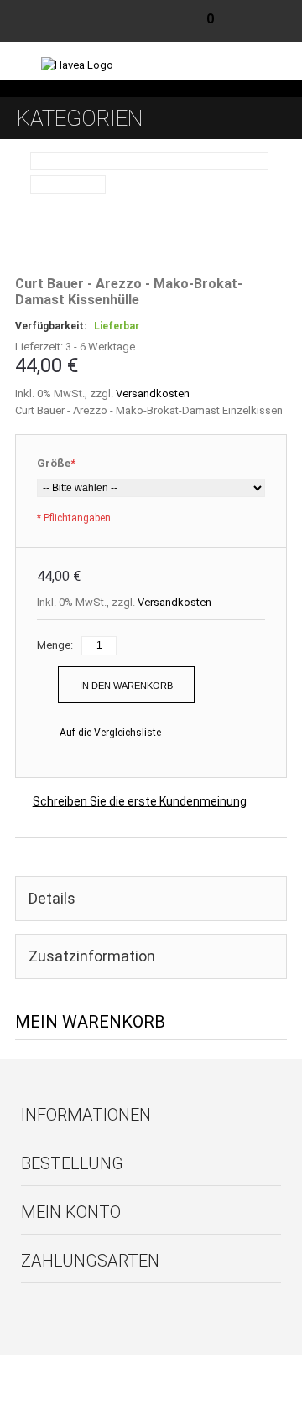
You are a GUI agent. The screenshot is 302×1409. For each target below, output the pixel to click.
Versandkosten (153, 393)
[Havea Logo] (121, 64)
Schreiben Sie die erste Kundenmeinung (140, 801)
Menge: (55, 645)
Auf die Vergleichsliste (110, 732)
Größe (56, 463)
